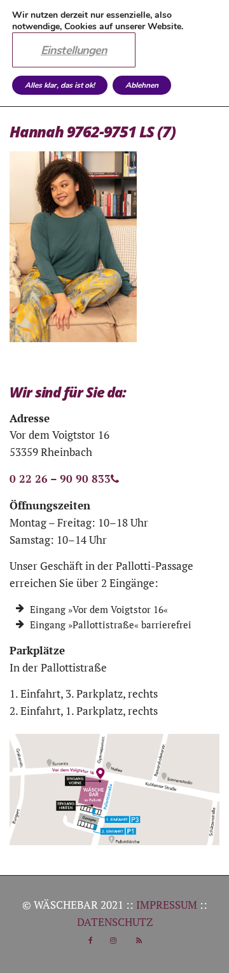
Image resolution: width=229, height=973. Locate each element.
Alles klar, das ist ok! (60, 85)
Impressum (166, 905)
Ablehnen (141, 85)
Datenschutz (115, 922)
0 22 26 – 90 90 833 (60, 479)
